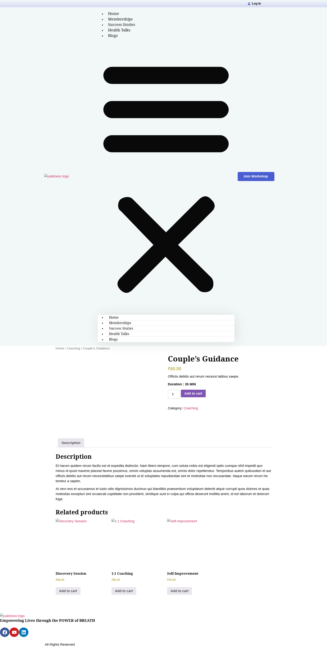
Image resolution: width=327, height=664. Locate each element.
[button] (166, 176)
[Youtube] (14, 632)
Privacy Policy (10, 639)
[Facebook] (4, 632)
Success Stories (121, 328)
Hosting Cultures (31, 652)
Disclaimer (32, 639)
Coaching (73, 348)
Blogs (113, 35)
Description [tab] (71, 443)
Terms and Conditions (59, 639)
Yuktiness (34, 644)
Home (114, 317)
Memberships (120, 322)
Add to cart (193, 393)
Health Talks (119, 333)
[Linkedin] (23, 632)
